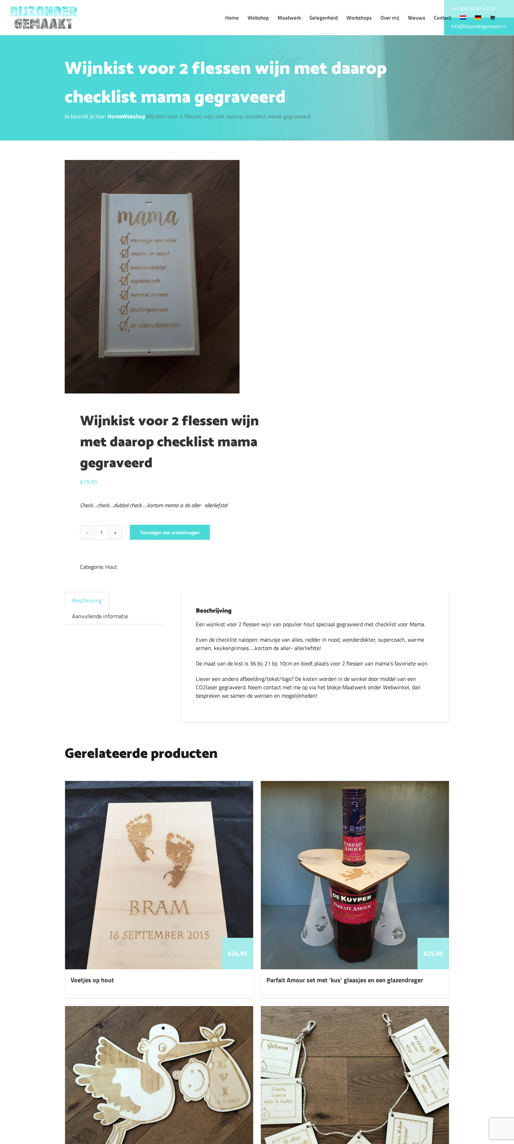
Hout (111, 567)
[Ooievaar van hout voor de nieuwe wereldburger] (159, 1010)
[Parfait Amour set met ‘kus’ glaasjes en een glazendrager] (355, 785)
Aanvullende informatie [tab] (100, 616)
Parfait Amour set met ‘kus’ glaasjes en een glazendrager (344, 980)
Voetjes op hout (92, 980)
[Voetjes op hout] (159, 785)
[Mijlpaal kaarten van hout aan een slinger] (355, 1010)
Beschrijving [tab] (87, 600)
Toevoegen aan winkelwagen (170, 532)
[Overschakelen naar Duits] (478, 17)
